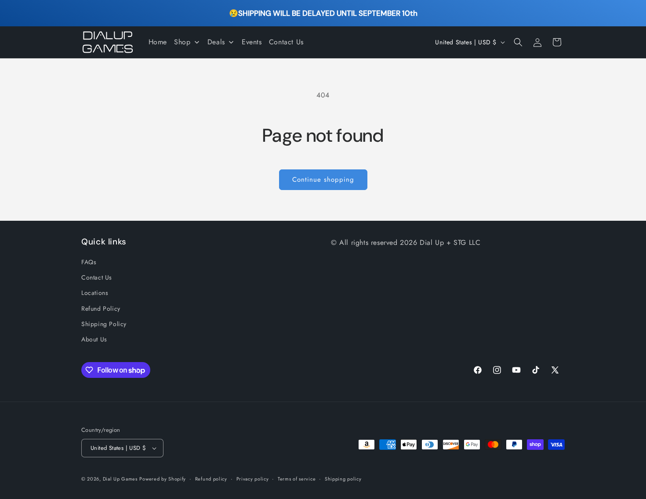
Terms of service (297, 478)
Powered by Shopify (162, 478)
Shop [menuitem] (182, 42)
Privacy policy (252, 478)
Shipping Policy (104, 324)
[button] (518, 42)
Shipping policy (343, 478)
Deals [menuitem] (216, 42)
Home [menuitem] (158, 42)
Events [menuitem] (252, 42)
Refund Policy (100, 308)
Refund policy (211, 478)
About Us (94, 339)
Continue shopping (323, 179)
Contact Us (96, 277)
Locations (94, 292)
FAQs (88, 262)
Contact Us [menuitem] (286, 42)
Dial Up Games (120, 478)
